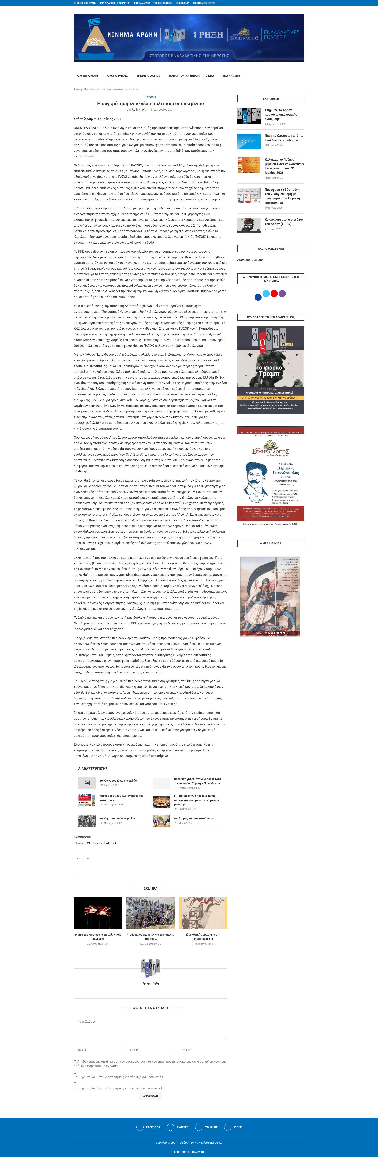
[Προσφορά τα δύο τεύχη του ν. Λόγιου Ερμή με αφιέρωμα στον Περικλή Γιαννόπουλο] (249, 195)
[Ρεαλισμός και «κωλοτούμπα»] (161, 821)
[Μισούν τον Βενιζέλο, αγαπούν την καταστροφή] (87, 800)
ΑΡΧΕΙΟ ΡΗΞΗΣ (117, 76)
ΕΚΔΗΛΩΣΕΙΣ (231, 76)
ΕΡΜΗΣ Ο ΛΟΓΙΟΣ (148, 76)
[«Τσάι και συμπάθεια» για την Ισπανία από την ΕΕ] (150, 913)
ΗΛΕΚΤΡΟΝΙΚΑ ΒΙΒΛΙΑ (184, 76)
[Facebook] (295, 3)
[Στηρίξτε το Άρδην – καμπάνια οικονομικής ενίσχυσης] (249, 116)
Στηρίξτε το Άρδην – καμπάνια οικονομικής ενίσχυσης (281, 114)
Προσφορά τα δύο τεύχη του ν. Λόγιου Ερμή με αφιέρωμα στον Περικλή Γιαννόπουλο (282, 196)
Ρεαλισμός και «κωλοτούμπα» (193, 818)
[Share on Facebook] (146, 874)
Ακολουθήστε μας (250, 260)
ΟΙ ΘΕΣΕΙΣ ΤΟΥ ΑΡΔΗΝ (85, 3)
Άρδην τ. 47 (82, 858)
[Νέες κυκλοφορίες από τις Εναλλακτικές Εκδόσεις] (249, 141)
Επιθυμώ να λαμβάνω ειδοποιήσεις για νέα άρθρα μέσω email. (118, 1088)
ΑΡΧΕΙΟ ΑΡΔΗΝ (87, 76)
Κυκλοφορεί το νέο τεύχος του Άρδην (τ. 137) (284, 222)
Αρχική (78, 89)
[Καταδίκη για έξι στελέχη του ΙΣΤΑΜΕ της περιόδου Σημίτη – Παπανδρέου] (161, 783)
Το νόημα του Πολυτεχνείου (117, 818)
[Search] (302, 76)
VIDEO (210, 76)
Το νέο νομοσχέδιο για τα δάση (119, 780)
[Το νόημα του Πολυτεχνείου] (87, 821)
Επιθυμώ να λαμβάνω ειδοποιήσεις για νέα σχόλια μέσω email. (119, 1077)
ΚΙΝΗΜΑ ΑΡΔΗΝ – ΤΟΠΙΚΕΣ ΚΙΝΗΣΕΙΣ (153, 3)
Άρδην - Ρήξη (140, 109)
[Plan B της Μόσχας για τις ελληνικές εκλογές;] (98, 913)
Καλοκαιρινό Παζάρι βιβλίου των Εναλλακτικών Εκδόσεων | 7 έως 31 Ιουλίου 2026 (284, 166)
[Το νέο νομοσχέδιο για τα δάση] (87, 783)
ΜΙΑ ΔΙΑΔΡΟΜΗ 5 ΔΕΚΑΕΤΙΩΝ (115, 3)
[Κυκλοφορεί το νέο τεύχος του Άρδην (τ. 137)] (249, 225)
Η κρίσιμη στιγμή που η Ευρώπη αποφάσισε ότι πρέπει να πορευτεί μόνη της (196, 800)
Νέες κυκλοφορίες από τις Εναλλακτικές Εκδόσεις (284, 138)
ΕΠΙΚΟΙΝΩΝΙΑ (182, 3)
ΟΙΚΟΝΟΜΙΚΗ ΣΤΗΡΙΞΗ (204, 3)
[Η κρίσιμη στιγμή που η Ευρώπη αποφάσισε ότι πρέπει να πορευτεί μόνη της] (161, 802)
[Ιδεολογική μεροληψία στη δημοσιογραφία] (203, 913)
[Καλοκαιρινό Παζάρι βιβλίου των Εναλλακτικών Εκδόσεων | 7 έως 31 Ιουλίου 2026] (249, 165)
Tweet (79, 843)
